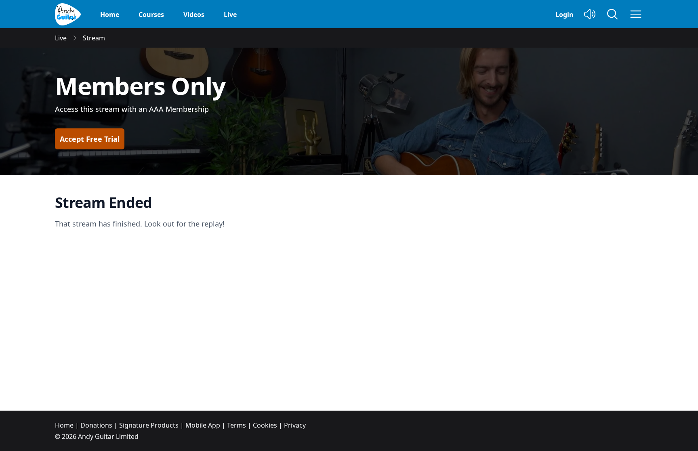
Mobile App (202, 425)
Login (564, 14)
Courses (151, 14)
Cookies (265, 425)
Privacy (295, 425)
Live (230, 14)
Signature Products (149, 425)
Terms (236, 425)
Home (109, 14)
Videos (193, 14)
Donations (96, 425)
